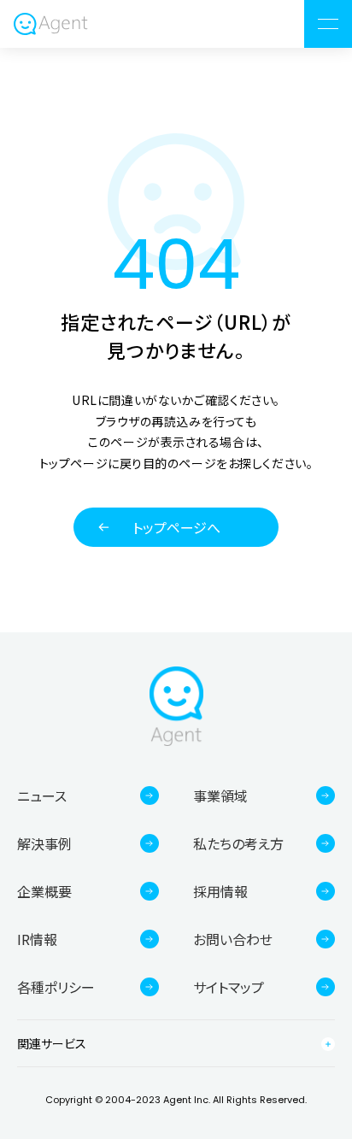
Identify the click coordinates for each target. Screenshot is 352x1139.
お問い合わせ (233, 939)
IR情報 (37, 939)
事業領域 (220, 795)
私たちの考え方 (238, 843)
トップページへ (176, 527)
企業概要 (44, 891)
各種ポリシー (56, 987)
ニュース (42, 795)
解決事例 (44, 843)
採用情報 (220, 891)
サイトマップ (228, 987)
